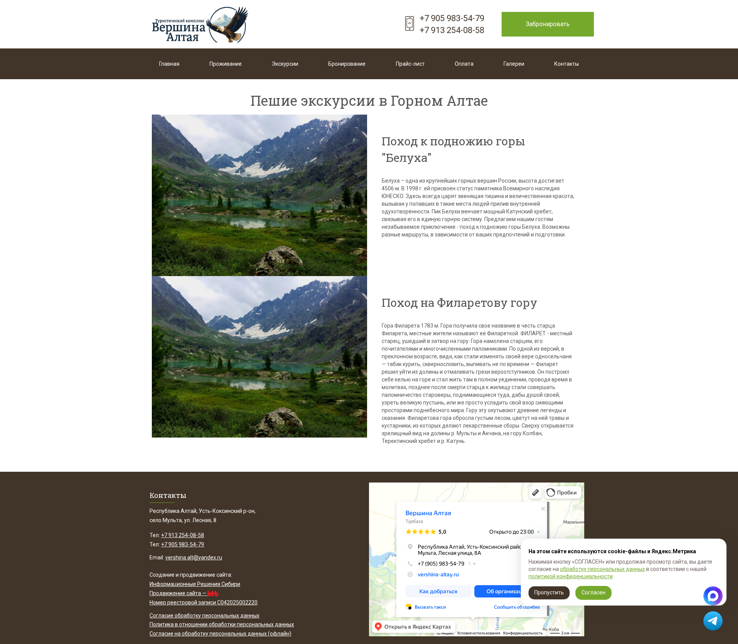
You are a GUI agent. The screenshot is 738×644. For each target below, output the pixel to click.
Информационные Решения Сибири (195, 584)
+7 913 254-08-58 (452, 30)
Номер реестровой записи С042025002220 (204, 602)
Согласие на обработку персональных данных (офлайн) (220, 634)
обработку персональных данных (602, 569)
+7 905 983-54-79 (452, 18)
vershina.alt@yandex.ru (193, 557)
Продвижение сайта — (179, 593)
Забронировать (548, 24)
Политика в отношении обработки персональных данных (222, 624)
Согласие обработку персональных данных (204, 615)
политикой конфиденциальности (571, 576)
